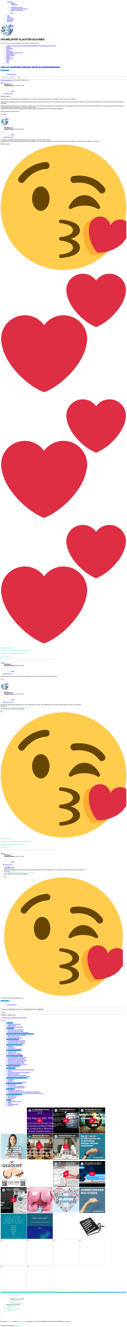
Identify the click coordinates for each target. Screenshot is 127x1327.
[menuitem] (12, 3)
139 (11, 84)
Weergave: (5, 1009)
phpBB (9, 1321)
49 (11, 664)
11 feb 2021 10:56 (8, 93)
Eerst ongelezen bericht (7, 80)
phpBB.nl (18, 1325)
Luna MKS (3, 126)
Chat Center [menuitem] (14, 4)
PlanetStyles (21, 1321)
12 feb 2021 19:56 (8, 137)
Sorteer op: (20, 1009)
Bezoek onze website (6, 647)
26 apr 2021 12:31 (8, 673)
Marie (2, 82)
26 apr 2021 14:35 (8, 702)
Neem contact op (5, 656)
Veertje (3, 663)
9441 (11, 127)
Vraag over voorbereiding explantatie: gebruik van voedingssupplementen (30, 67)
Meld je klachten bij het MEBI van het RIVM (12, 653)
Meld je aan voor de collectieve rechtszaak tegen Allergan (16, 650)
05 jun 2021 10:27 (8, 864)
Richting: (34, 1009)
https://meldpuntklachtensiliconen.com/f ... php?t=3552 (16, 707)
